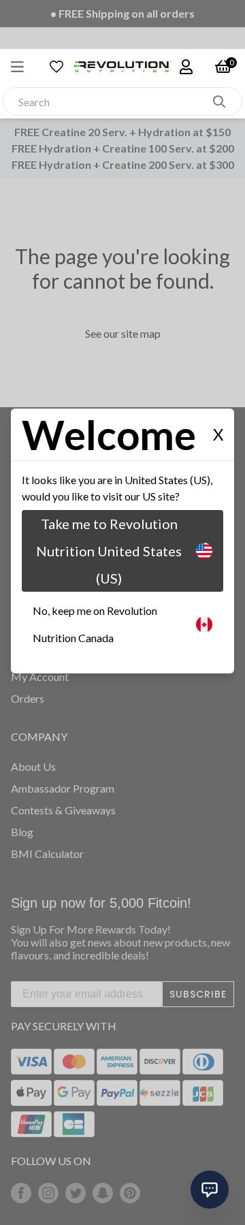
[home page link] (123, 67)
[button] (24, 66)
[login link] (185, 66)
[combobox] (108, 101)
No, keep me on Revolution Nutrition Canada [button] (95, 624)
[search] (219, 101)
